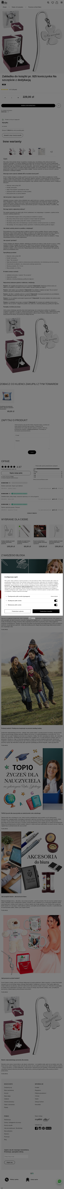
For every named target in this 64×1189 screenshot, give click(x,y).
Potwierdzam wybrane (18, 611)
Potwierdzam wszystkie (46, 611)
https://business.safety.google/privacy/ (23, 586)
